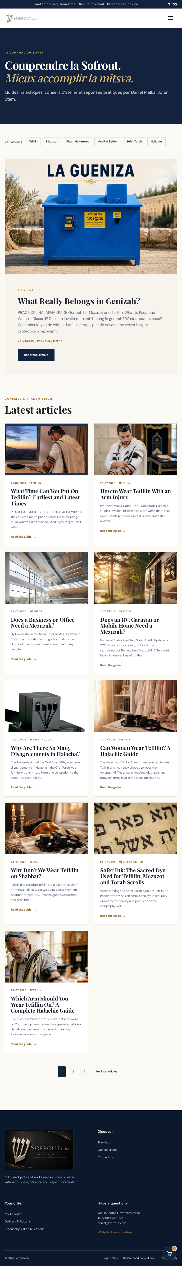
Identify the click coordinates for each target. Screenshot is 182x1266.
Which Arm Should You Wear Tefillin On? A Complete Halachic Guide (43, 1004)
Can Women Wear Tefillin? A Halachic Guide (135, 750)
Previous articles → (108, 1071)
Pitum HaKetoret (77, 141)
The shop (104, 1142)
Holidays (156, 141)
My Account (13, 1214)
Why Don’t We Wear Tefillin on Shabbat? (44, 873)
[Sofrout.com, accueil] (22, 18)
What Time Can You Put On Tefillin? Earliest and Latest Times (45, 497)
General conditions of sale (139, 1258)
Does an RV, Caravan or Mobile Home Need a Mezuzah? (129, 625)
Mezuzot (52, 141)
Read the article (36, 355)
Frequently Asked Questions (25, 1229)
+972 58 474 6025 (110, 1218)
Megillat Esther (108, 141)
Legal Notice (110, 1258)
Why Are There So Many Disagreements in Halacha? (45, 750)
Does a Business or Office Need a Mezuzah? (43, 622)
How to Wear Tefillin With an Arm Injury (135, 494)
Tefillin (33, 141)
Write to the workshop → (117, 1232)
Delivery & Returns (18, 1222)
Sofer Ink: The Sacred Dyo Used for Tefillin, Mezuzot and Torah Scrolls (133, 876)
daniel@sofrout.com (112, 1223)
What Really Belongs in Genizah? (79, 300)
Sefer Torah (134, 141)
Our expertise (107, 1150)
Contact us (105, 1157)
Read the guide (23, 537)
